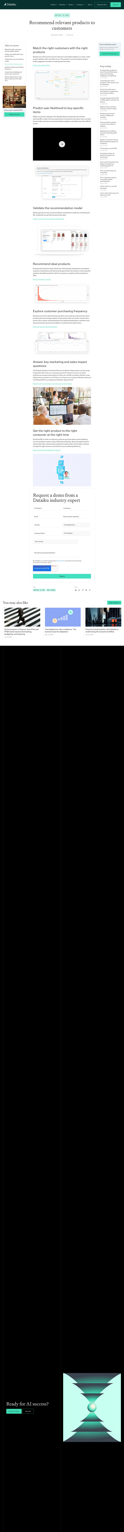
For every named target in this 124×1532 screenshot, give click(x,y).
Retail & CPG (62, 15)
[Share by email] (86, 590)
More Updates (114, 603)
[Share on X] (79, 590)
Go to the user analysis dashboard (45, 327)
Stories (71, 4)
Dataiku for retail (14, 114)
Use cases (51, 590)
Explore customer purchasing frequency (14, 68)
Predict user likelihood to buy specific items (14, 55)
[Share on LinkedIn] (75, 590)
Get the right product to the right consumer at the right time (13, 78)
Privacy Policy (61, 561)
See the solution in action (42, 279)
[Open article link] (89, 590)
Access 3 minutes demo (109, 54)
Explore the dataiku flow (41, 65)
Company (80, 4)
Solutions (62, 4)
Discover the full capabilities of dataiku (46, 450)
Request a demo (102, 4)
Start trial (115, 4)
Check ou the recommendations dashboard (48, 219)
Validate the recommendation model (14, 60)
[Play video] (62, 144)
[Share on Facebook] (82, 590)
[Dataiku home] (9, 4)
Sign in (90, 4)
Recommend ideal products (13, 64)
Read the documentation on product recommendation (52, 384)
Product (53, 4)
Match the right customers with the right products (13, 50)
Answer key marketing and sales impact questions (13, 73)
